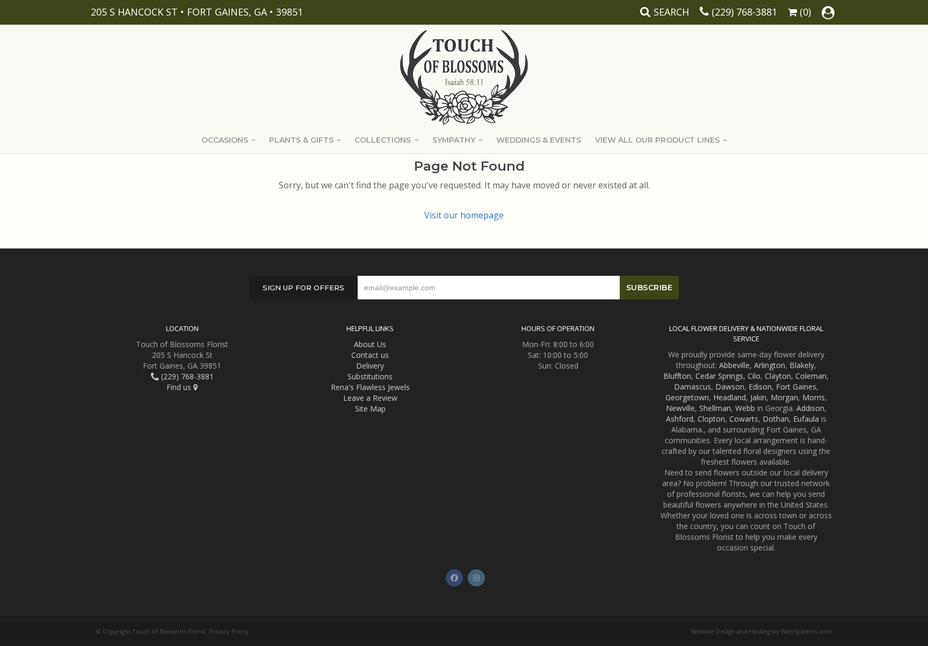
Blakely (801, 365)
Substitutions (370, 376)
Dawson (729, 386)
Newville (680, 408)
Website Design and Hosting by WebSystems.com (761, 631)
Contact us (370, 355)
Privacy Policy (229, 631)
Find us (179, 387)
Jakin (758, 397)
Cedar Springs (719, 376)
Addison (810, 408)
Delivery (370, 366)
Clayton (778, 376)
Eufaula (806, 419)
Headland (729, 397)
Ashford (679, 419)
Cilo (754, 376)
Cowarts (743, 419)
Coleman (811, 376)
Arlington (769, 365)
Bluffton (677, 376)
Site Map (370, 408)
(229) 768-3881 (744, 11)
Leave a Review (370, 398)
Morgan (784, 397)
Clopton (711, 419)
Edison (760, 386)
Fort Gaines (796, 386)
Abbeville (734, 365)
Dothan (776, 419)
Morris (813, 397)
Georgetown (687, 397)
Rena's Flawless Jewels (370, 387)
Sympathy (453, 140)
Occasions (224, 140)
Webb (745, 408)
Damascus (692, 386)
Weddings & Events (538, 140)
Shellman (715, 408)
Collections (382, 140)
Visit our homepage (464, 215)
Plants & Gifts (301, 140)
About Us (370, 344)
